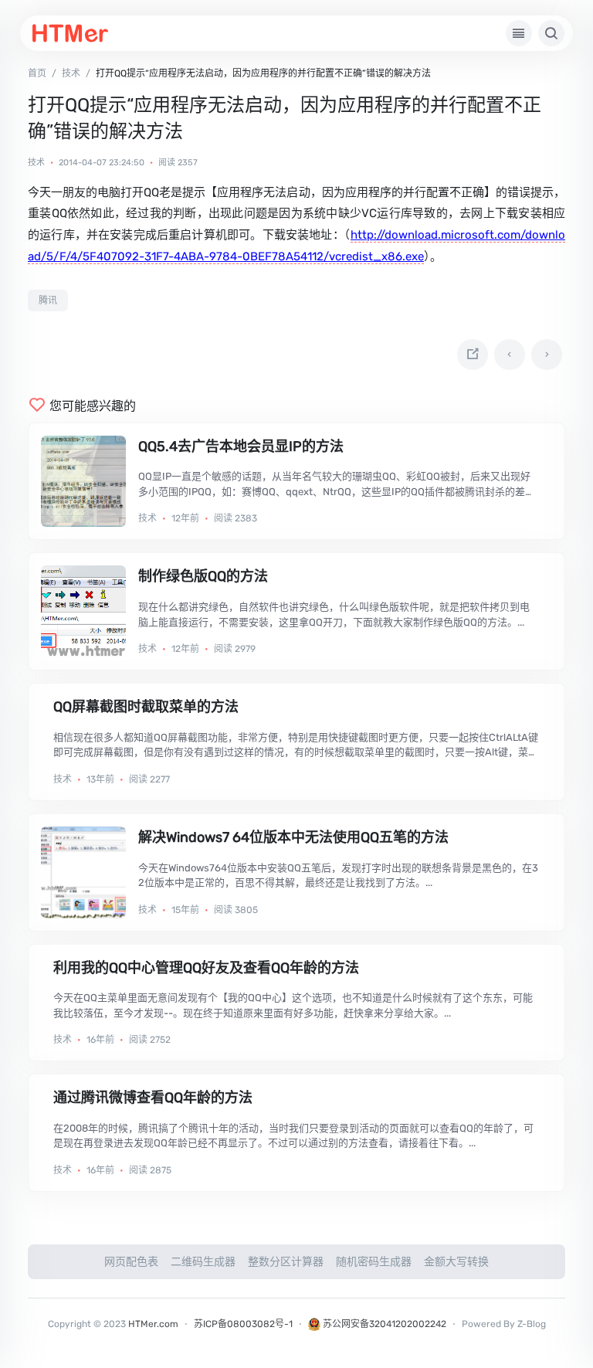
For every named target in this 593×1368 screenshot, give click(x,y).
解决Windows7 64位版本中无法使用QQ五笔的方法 (293, 837)
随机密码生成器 (374, 1261)
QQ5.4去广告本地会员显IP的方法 (241, 446)
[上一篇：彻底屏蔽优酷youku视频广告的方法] (509, 354)
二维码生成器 (203, 1261)
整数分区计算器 (286, 1261)
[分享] (472, 354)
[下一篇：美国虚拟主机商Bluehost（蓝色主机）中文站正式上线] (546, 354)
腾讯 (48, 300)
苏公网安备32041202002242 (383, 1324)
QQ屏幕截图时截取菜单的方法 (146, 706)
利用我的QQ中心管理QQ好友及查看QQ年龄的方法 (206, 967)
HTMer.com (153, 1324)
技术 (36, 163)
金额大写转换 (456, 1261)
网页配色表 (131, 1261)
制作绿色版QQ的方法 (203, 576)
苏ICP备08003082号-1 (243, 1324)
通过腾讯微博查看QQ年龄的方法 (152, 1097)
